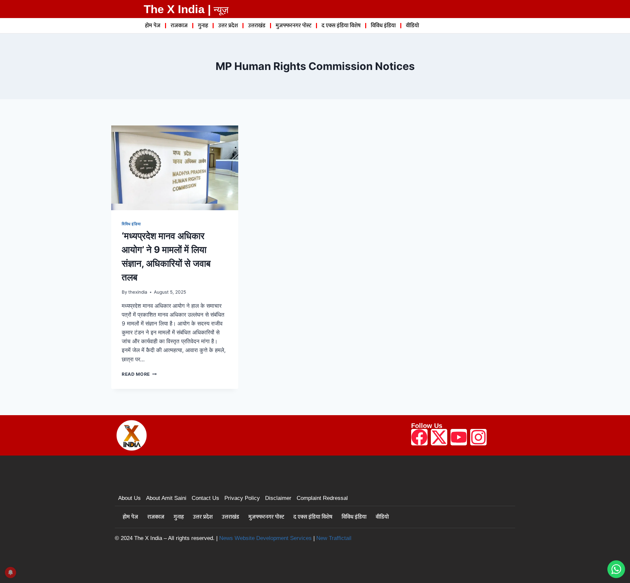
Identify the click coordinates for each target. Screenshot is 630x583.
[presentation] (174, 167)
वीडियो (412, 25)
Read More (139, 374)
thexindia (137, 292)
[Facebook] (419, 437)
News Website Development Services (265, 538)
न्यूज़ (221, 10)
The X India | (177, 9)
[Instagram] (478, 437)
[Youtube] (459, 437)
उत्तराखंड (256, 25)
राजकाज (179, 25)
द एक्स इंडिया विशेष (341, 25)
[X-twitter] (439, 437)
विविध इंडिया (383, 25)
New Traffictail (333, 538)
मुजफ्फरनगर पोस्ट (293, 25)
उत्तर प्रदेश (228, 25)
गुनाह (203, 25)
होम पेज (152, 25)
